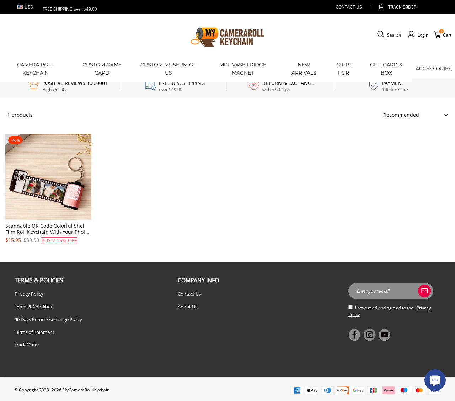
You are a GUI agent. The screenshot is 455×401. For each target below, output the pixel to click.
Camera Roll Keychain (35, 68)
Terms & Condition (34, 306)
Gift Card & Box (386, 68)
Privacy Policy (29, 294)
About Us (187, 306)
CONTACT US (349, 7)
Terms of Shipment (34, 332)
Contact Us (189, 294)
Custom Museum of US (168, 68)
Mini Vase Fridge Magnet (242, 68)
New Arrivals (303, 68)
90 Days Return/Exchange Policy (48, 319)
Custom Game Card (102, 68)
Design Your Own (48, 253)
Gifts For (343, 68)
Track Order (402, 7)
